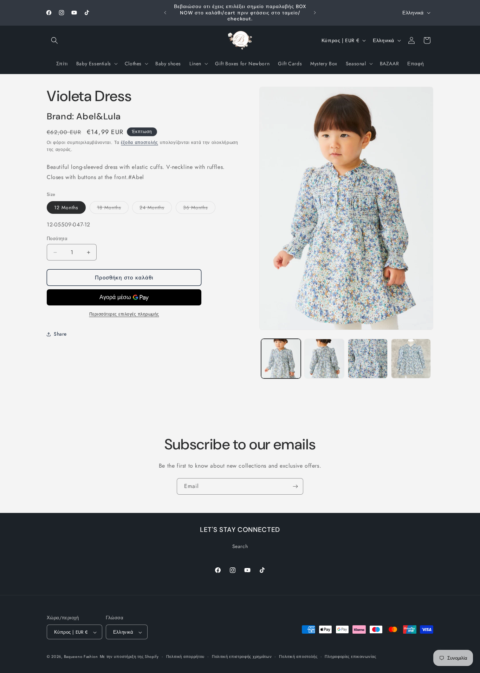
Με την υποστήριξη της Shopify (129, 657)
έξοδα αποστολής (139, 143)
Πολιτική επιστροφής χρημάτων (242, 656)
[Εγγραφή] (295, 486)
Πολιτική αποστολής (298, 656)
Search (240, 545)
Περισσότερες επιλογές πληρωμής (124, 314)
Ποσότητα (57, 238)
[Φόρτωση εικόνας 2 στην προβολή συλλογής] (324, 358)
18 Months (113, 209)
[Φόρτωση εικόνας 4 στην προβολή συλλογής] (411, 358)
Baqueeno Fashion (81, 657)
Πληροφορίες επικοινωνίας (350, 656)
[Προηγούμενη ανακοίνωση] (165, 12)
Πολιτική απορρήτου (185, 656)
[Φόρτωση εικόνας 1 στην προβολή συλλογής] (281, 358)
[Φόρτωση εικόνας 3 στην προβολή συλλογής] (368, 358)
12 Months (66, 207)
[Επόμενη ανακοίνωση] (315, 12)
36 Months (199, 209)
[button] (54, 40)
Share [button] (60, 333)
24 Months (156, 209)
